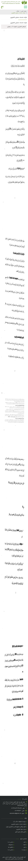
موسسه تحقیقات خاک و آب (19, 822)
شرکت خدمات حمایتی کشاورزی (18, 13)
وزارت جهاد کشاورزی (21, 829)
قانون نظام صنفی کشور (20, 832)
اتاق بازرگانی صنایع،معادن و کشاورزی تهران (16, 827)
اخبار (25, 842)
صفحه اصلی (23, 11)
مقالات (17, 11)
